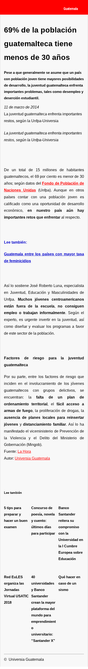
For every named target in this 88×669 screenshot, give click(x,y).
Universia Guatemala (32, 458)
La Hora (24, 451)
